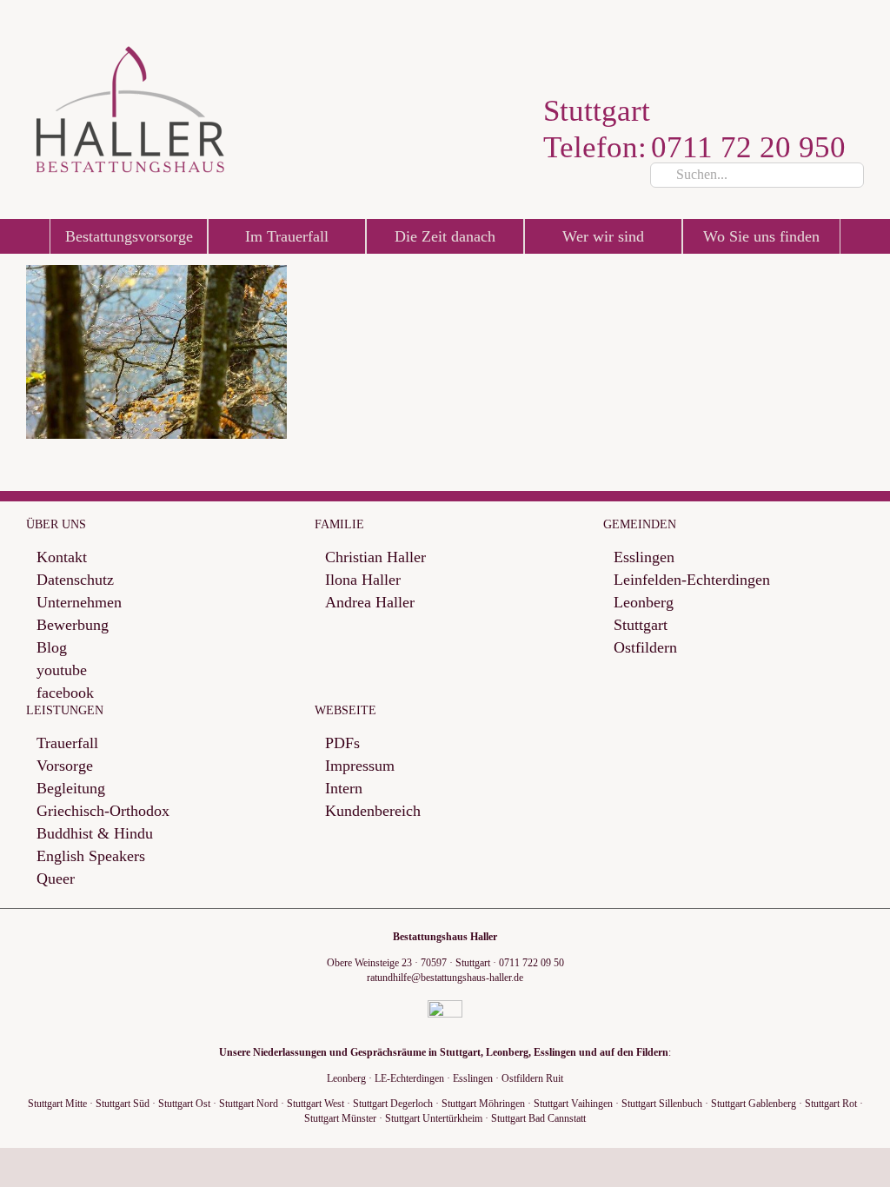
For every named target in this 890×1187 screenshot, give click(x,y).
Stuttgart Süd (122, 1103)
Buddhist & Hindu (95, 834)
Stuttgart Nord (248, 1103)
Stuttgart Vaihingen (573, 1103)
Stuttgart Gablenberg (753, 1103)
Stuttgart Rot (831, 1103)
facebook (65, 693)
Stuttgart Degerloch (393, 1103)
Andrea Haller (370, 602)
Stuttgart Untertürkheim (433, 1118)
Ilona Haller (363, 580)
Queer (56, 879)
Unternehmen (79, 602)
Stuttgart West (315, 1103)
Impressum (360, 766)
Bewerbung (73, 625)
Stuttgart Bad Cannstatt (538, 1118)
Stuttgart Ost (184, 1103)
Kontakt (62, 557)
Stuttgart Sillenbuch (661, 1103)
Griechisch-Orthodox (103, 811)
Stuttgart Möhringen (483, 1103)
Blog (52, 648)
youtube (62, 670)
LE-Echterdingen (409, 1078)
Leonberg (644, 602)
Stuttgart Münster (340, 1118)
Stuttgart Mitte (57, 1103)
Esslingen (644, 557)
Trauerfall (67, 743)
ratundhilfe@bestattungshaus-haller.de (445, 977)
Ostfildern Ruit (532, 1078)
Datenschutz (75, 580)
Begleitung (71, 788)
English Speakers (91, 856)
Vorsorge (65, 766)
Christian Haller (375, 557)
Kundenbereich (373, 811)
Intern (343, 788)
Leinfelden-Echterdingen (692, 580)
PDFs (342, 743)
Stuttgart (641, 625)
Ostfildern (645, 648)
